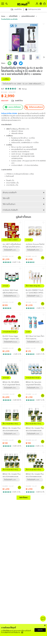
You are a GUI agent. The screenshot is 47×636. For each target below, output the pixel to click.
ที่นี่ (22, 632)
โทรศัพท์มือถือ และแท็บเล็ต (9, 19)
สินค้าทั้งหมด (23, 497)
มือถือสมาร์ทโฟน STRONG (9, 113)
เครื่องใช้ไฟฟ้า (13, 16)
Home (3, 16)
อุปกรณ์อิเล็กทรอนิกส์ (27, 16)
